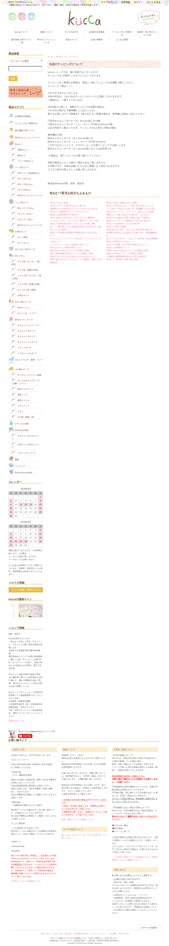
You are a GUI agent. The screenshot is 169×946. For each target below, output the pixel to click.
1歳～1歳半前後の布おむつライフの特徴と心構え (72, 253)
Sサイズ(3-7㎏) (24, 179)
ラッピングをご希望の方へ (27, 123)
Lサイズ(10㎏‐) (24, 190)
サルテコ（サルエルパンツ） (25, 437)
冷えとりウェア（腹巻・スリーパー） (26, 361)
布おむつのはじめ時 (59, 203)
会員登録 (125, 2)
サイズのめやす (72, 32)
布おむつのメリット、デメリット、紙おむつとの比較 (130, 212)
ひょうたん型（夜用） (27, 290)
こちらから (143, 895)
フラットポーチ (24, 348)
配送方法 (68, 934)
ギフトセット (23, 243)
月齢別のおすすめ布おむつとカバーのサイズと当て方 (74, 209)
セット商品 (22, 237)
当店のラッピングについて (67, 56)
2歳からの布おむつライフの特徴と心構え (124, 253)
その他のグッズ (22, 369)
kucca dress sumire (23, 472)
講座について (46, 32)
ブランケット (23, 406)
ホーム (50, 56)
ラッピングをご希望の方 (122, 33)
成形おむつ (22, 150)
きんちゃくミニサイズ (27, 342)
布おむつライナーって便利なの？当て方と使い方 (128, 220)
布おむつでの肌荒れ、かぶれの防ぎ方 (123, 223)
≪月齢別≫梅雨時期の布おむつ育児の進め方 (126, 256)
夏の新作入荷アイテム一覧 (21, 41)
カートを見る (154, 2)
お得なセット (21, 231)
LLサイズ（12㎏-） (26, 219)
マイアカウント (109, 2)
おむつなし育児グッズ (25, 249)
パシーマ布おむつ (25, 161)
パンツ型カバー (22, 202)
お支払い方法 (58, 934)
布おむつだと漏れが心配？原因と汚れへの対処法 (128, 217)
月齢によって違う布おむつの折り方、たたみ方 (127, 215)
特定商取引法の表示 (81, 934)
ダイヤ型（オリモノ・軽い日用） (26, 263)
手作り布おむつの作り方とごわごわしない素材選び (73, 217)
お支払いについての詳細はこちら (26, 881)
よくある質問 (122, 39)
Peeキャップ (23, 307)
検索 (13, 78)
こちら (69, 86)
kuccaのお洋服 (21, 430)
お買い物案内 (97, 39)
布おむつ (19, 144)
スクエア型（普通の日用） (29, 284)
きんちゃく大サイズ (26, 331)
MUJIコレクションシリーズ (46, 41)
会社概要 (113, 934)
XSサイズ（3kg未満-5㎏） (29, 173)
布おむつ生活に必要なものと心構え (122, 203)
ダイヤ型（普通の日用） (28, 270)
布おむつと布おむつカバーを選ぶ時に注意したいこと (130, 206)
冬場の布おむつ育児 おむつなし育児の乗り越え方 (129, 229)
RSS (120, 934)
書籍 (17, 459)
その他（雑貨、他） (26, 417)
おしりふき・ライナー (27, 313)
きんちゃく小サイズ (26, 336)
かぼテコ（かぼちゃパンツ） (25, 445)
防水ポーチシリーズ (24, 320)
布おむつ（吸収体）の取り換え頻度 (122, 259)
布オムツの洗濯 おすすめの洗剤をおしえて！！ (128, 244)
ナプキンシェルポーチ (27, 353)
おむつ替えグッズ (23, 302)
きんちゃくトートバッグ (28, 325)
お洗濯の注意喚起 (97, 32)
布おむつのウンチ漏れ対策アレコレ (66, 247)
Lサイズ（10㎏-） (25, 214)
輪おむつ (21, 155)
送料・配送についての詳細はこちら (77, 819)
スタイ (20, 411)
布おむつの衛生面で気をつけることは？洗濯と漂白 (73, 223)
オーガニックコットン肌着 (29, 375)
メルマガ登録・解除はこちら (26, 589)
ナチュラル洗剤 (22, 423)
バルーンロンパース (26, 453)
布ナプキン (20, 256)
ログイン (138, 2)
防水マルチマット (25, 389)
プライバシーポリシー (99, 934)
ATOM (126, 934)
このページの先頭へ (149, 927)
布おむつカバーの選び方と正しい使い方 (68, 206)
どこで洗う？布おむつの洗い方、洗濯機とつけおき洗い (131, 209)
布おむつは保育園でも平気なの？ (65, 215)
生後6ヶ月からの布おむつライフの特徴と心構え (127, 250)
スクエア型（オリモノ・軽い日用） (26, 277)
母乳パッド (22, 395)
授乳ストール (23, 400)
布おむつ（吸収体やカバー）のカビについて (70, 212)
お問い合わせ (45, 934)
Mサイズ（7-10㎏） (26, 208)
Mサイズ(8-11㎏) (25, 184)
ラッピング (20, 466)
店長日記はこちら (16, 721)
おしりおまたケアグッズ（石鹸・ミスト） (25, 382)
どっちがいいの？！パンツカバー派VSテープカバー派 (74, 220)
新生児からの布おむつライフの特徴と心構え (70, 250)
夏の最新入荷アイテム (25, 130)
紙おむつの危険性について (118, 247)
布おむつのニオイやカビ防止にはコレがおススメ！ (73, 256)
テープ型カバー (22, 167)
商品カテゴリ (72, 39)
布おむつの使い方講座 (116, 226)
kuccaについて (21, 32)
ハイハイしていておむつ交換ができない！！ (70, 244)
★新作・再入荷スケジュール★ (147, 33)
